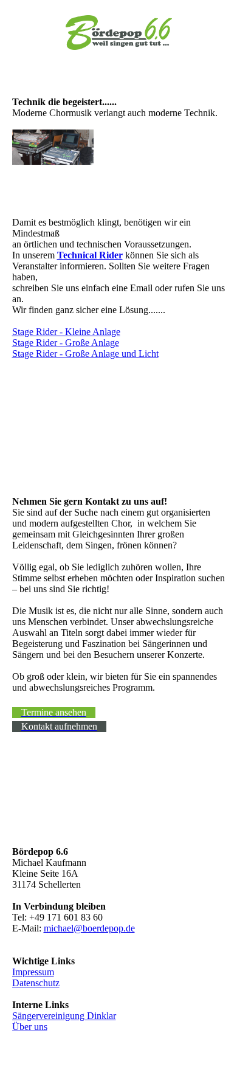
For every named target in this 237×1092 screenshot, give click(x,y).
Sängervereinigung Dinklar (64, 1016)
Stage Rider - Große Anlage (65, 342)
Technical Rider (90, 255)
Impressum (33, 972)
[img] (119, 32)
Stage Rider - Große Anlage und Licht (85, 353)
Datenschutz (36, 983)
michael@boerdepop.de (89, 928)
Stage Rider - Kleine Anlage (66, 332)
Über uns (29, 1026)
